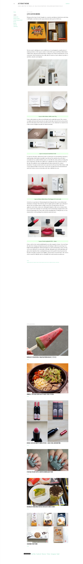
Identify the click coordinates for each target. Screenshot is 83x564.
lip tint (14, 21)
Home (19, 6)
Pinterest (44, 554)
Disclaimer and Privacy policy (55, 6)
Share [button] (14, 12)
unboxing (15, 26)
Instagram (53, 554)
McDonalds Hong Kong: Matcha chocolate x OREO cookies (41, 507)
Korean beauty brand (17, 20)
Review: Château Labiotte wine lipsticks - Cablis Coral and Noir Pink (43, 443)
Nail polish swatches (40, 6)
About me (23, 6)
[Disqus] (47, 283)
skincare (15, 24)
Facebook (38, 554)
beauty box (15, 16)
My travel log (30, 6)
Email (58, 554)
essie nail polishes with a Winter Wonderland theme (40, 472)
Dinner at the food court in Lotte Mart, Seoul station (40, 394)
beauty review (16, 18)
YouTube (33, 554)
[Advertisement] (47, 312)
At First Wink (23, 3)
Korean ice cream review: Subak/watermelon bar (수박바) (41, 357)
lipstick (14, 23)
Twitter (48, 554)
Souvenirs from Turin (32, 544)
